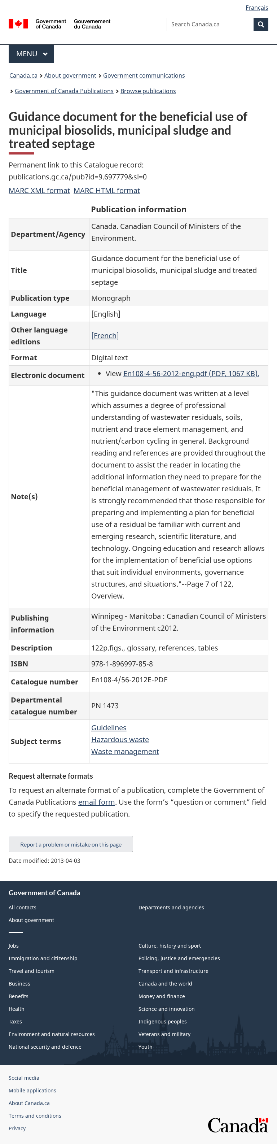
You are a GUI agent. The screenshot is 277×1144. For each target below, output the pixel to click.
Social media (24, 1077)
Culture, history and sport (169, 945)
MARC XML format (39, 190)
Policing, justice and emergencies (179, 958)
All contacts (22, 907)
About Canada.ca (29, 1103)
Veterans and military (164, 1034)
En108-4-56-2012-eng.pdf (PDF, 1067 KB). (191, 373)
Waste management (125, 751)
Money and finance (161, 996)
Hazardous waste (120, 739)
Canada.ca (23, 75)
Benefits (18, 996)
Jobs (14, 945)
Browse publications (148, 91)
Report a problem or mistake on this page (71, 844)
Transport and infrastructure (173, 970)
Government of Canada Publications (64, 91)
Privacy (17, 1128)
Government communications (144, 75)
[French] (105, 335)
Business (19, 983)
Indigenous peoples (162, 1021)
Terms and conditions (35, 1115)
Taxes (15, 1021)
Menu (27, 53)
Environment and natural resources (52, 1034)
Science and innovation (166, 1008)
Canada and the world (165, 983)
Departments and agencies (171, 907)
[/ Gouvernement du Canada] (60, 23)
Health (17, 1008)
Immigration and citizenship (43, 958)
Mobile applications (32, 1090)
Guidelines (109, 727)
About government (70, 75)
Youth (145, 1046)
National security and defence (45, 1046)
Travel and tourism (31, 970)
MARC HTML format (107, 190)
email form (96, 802)
